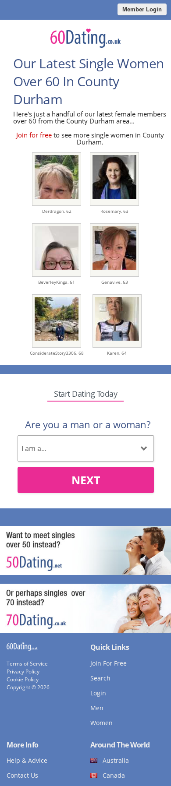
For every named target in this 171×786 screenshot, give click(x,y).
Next (85, 479)
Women (101, 723)
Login (98, 693)
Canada (114, 775)
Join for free (34, 134)
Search (100, 678)
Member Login (142, 9)
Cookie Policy (23, 679)
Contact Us (22, 775)
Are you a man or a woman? (87, 424)
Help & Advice (27, 760)
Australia (116, 760)
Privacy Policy (23, 671)
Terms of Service (27, 663)
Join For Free (108, 663)
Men (96, 708)
